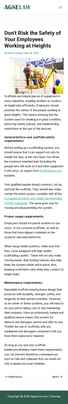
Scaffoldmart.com (51, 171)
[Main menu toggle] (60, 7)
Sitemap (55, 396)
